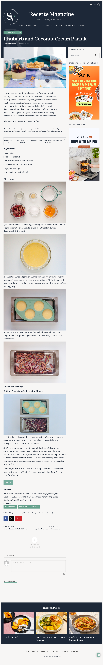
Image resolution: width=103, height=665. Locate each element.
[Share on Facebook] (6, 518)
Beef (60, 25)
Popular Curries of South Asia (47, 528)
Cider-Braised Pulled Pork (15, 528)
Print (7, 482)
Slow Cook (35, 506)
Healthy (37, 25)
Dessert (81, 25)
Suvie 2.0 (50, 513)
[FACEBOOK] (91, 5)
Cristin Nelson (10, 43)
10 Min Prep (29, 25)
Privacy (35, 652)
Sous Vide (45, 25)
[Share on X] (11, 518)
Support (74, 652)
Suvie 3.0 (56, 513)
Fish (65, 25)
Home (21, 25)
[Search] (98, 4)
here (29, 131)
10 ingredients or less (15, 513)
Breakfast (72, 25)
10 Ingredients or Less (13, 32)
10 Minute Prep (10, 506)
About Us (64, 652)
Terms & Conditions (49, 652)
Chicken (54, 25)
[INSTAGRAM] (95, 5)
